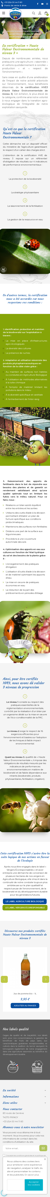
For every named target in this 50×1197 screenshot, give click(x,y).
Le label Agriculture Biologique (25, 901)
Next (45, 979)
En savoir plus (32, 1174)
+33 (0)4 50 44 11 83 (13, 1121)
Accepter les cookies (34, 1183)
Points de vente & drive (15, 5)
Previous (4, 979)
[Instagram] (47, 4)
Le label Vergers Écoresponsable (25, 907)
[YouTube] (42, 4)
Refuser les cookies (16, 1185)
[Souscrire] (43, 1148)
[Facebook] (38, 4)
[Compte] (40, 13)
